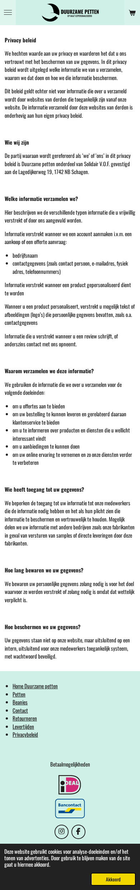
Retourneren (25, 718)
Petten (19, 694)
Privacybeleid (25, 734)
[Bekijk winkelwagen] (132, 12)
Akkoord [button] (113, 879)
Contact (20, 710)
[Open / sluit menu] (8, 12)
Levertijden (23, 726)
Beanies (20, 702)
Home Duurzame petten (35, 686)
